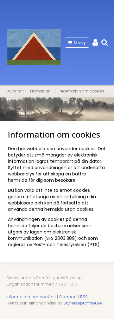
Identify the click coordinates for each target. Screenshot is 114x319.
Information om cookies (81, 91)
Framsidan (40, 91)
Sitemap (68, 297)
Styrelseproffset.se (83, 303)
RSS (84, 297)
